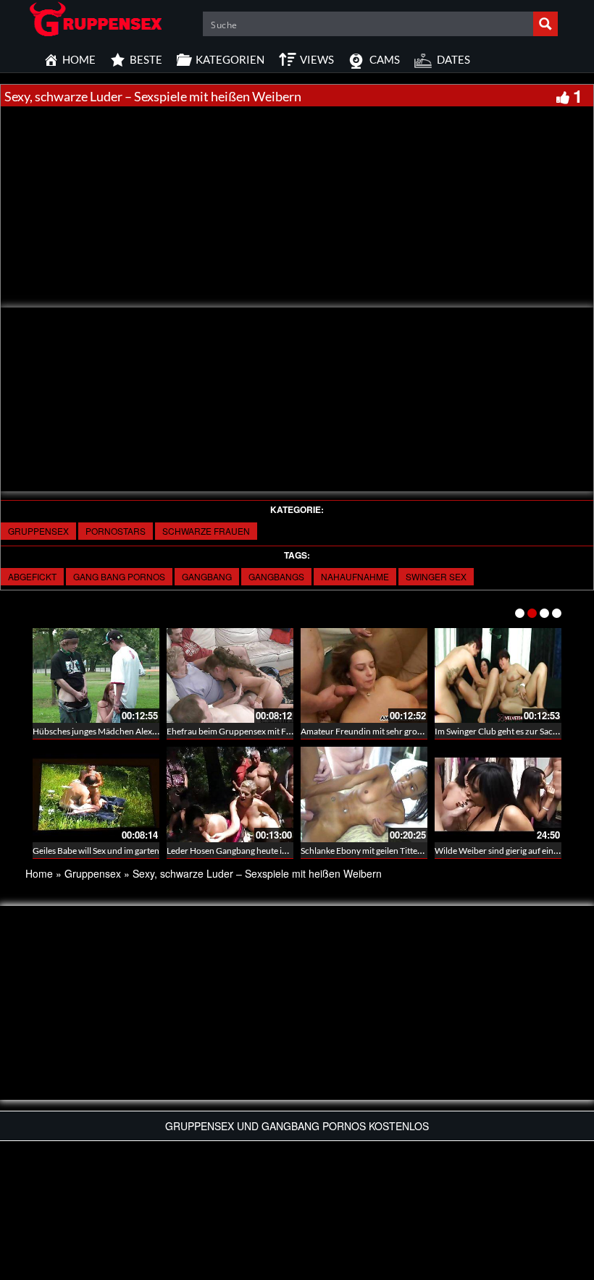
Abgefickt (32, 576)
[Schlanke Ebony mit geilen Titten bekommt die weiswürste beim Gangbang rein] (364, 794)
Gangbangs (276, 576)
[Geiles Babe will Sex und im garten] (96, 794)
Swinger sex (436, 576)
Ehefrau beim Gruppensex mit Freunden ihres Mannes (269, 731)
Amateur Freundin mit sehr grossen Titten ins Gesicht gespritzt (418, 731)
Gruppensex (38, 531)
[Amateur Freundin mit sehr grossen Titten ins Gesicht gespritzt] (364, 675)
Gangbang (207, 576)
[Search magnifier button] (545, 24)
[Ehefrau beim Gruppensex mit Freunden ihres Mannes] (230, 675)
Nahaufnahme (355, 576)
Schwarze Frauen (206, 531)
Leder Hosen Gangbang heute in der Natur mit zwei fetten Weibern (292, 850)
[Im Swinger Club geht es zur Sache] (498, 675)
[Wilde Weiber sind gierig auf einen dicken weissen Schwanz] (498, 794)
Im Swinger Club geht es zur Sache (498, 731)
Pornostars (115, 531)
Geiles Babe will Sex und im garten (96, 850)
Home (39, 873)
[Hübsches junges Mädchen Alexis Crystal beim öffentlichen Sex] (96, 675)
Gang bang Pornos (119, 576)
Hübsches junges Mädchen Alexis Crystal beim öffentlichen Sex (151, 731)
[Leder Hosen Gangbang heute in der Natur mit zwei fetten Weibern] (230, 794)
